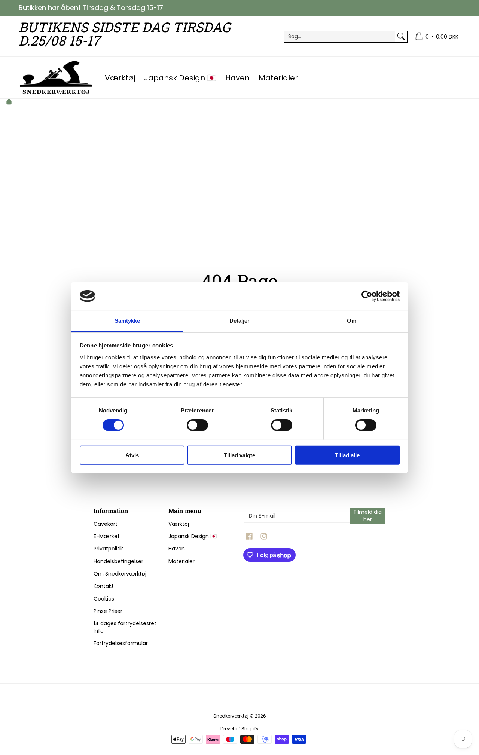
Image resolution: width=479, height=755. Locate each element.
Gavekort (106, 524)
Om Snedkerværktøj (120, 573)
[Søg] (401, 36)
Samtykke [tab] (127, 320)
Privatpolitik (108, 548)
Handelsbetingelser (118, 561)
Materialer (181, 561)
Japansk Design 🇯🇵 (192, 536)
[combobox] (339, 36)
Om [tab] (351, 320)
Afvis (132, 455)
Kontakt (104, 586)
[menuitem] (436, 36)
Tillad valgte (239, 455)
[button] (249, 536)
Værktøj (178, 524)
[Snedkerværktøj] (56, 77)
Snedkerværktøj (230, 716)
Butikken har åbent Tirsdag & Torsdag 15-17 (91, 7)
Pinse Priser (108, 611)
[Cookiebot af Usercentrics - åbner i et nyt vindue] (367, 296)
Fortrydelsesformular (121, 643)
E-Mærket (107, 536)
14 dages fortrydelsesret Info (125, 627)
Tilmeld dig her (367, 515)
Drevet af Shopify (239, 728)
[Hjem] (9, 103)
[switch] (197, 425)
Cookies (104, 598)
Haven (176, 548)
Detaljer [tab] (239, 320)
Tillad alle (347, 455)
